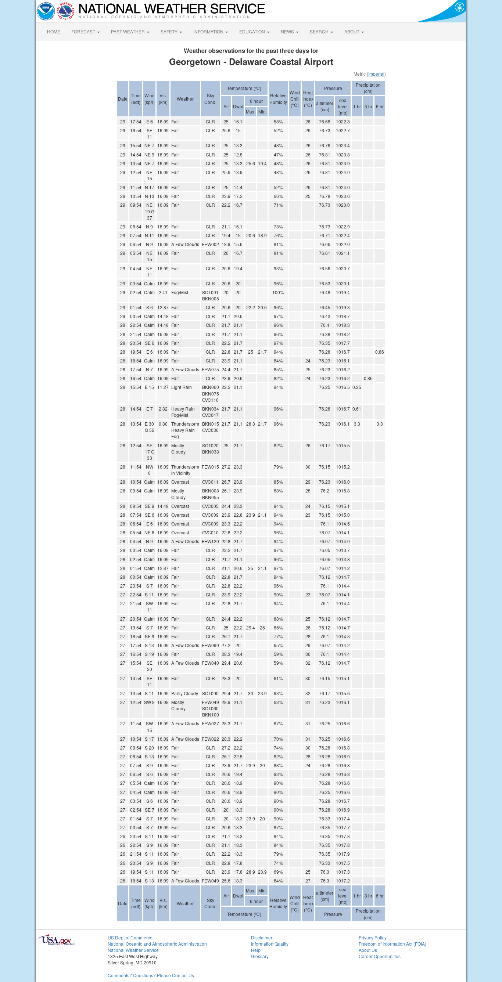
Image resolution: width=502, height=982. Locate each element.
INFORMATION (209, 31)
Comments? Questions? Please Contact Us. (151, 975)
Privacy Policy (373, 937)
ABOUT (352, 31)
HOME (53, 31)
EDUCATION (252, 31)
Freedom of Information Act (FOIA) (392, 944)
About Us (368, 950)
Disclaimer (261, 937)
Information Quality (269, 944)
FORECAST (83, 31)
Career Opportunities (380, 956)
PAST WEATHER (128, 31)
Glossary (260, 956)
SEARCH (320, 31)
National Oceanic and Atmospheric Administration (157, 944)
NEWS (288, 31)
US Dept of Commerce (130, 937)
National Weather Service (133, 950)
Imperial (376, 74)
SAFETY (170, 31)
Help (256, 950)
